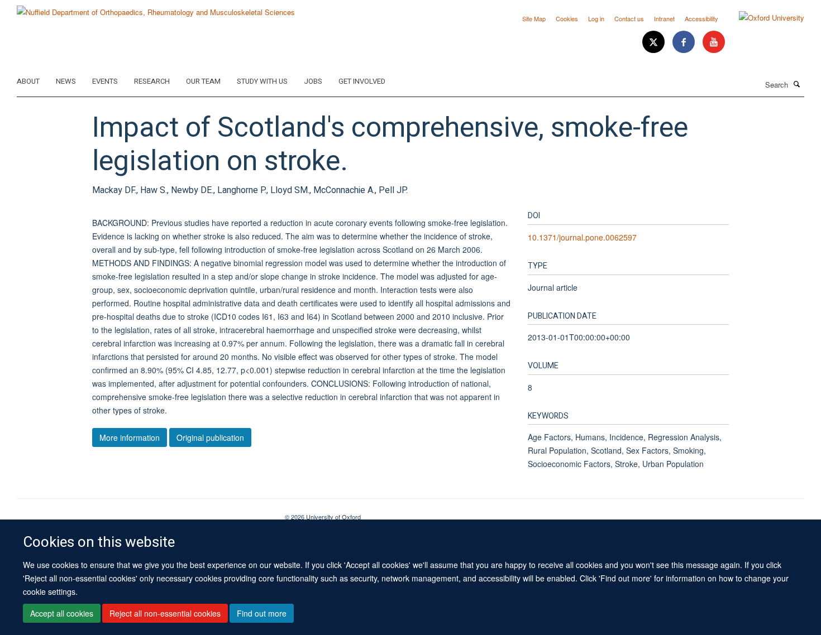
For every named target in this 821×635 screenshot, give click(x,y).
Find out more (262, 613)
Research (152, 81)
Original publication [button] (210, 437)
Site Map (534, 18)
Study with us (262, 81)
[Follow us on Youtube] (714, 42)
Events (105, 81)
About (28, 81)
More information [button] (129, 437)
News (66, 81)
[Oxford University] (763, 18)
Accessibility (701, 18)
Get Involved (361, 81)
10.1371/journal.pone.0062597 (582, 237)
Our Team (203, 81)
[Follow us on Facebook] (684, 42)
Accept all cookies (61, 613)
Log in (596, 18)
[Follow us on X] (654, 42)
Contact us (629, 18)
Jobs (313, 81)
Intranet (664, 18)
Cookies (567, 18)
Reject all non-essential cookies (165, 613)
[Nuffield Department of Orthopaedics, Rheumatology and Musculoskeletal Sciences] (156, 8)
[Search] (797, 84)
